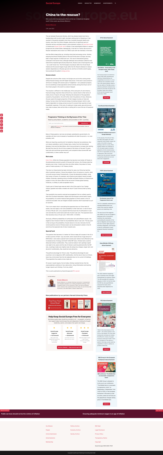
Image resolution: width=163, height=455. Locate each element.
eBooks (80, 3)
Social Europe (53, 3)
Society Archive (75, 434)
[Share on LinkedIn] (1, 121)
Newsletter (88, 3)
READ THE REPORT (106, 292)
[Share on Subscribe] (1, 131)
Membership (97, 3)
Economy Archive (75, 430)
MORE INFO (106, 403)
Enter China (49, 160)
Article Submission (51, 434)
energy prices (66, 71)
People (48, 430)
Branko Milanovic (51, 25)
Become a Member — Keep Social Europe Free (69, 347)
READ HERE (106, 97)
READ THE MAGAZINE (106, 235)
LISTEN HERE (106, 162)
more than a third (88, 44)
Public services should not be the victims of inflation (20, 414)
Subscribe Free (84, 123)
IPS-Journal (76, 271)
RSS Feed (97, 426)
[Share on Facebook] (1, 124)
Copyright (98, 442)
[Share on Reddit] (1, 128)
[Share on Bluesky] (1, 115)
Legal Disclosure (100, 430)
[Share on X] (1, 118)
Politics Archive (74, 426)
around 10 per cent (59, 46)
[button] (115, 3)
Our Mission (49, 426)
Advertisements (107, 3)
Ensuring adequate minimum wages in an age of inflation (104, 414)
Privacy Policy (59, 126)
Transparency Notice (101, 438)
